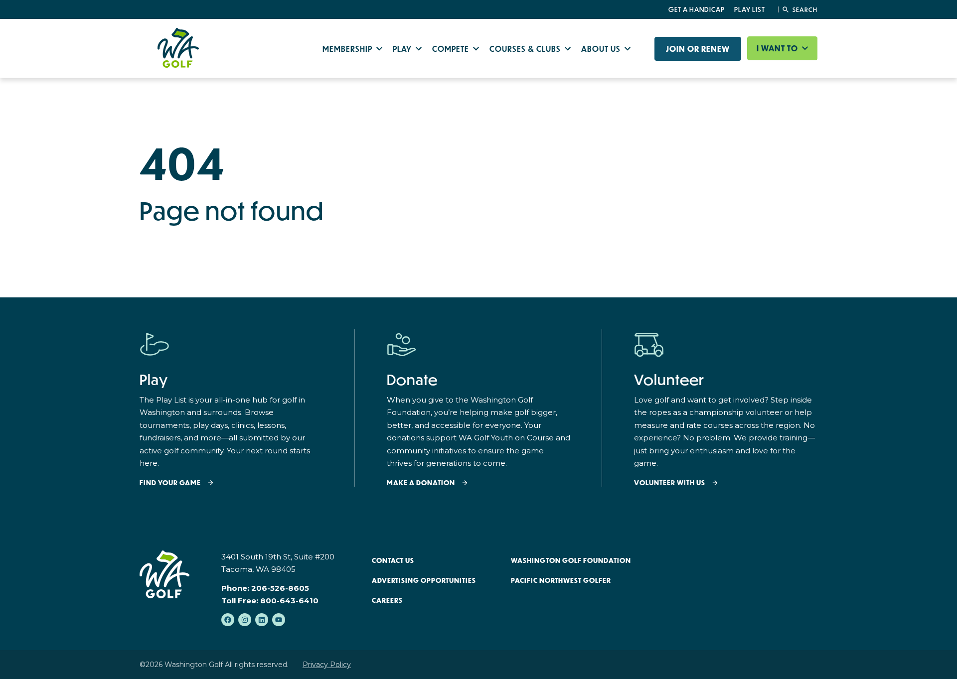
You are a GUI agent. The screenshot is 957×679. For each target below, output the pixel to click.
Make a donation (421, 483)
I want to (778, 48)
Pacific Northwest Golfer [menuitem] (561, 580)
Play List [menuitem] (749, 9)
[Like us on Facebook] (227, 619)
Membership (348, 48)
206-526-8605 (280, 588)
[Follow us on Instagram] (244, 619)
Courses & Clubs (526, 48)
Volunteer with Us (669, 483)
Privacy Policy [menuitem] (327, 664)
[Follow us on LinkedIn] (261, 619)
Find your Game (170, 483)
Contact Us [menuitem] (393, 560)
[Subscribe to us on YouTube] (278, 619)
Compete (451, 48)
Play (403, 48)
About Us (602, 48)
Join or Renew (698, 48)
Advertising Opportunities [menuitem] (424, 580)
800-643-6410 (289, 600)
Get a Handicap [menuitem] (696, 9)
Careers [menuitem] (387, 600)
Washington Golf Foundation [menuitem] (571, 560)
